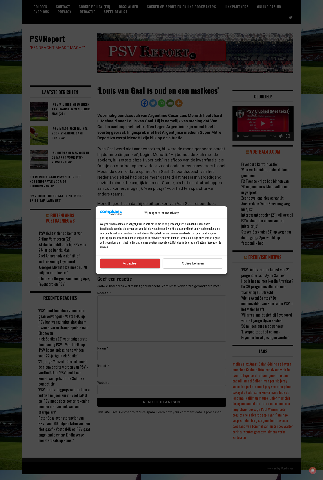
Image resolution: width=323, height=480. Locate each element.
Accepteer (130, 263)
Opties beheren (193, 263)
